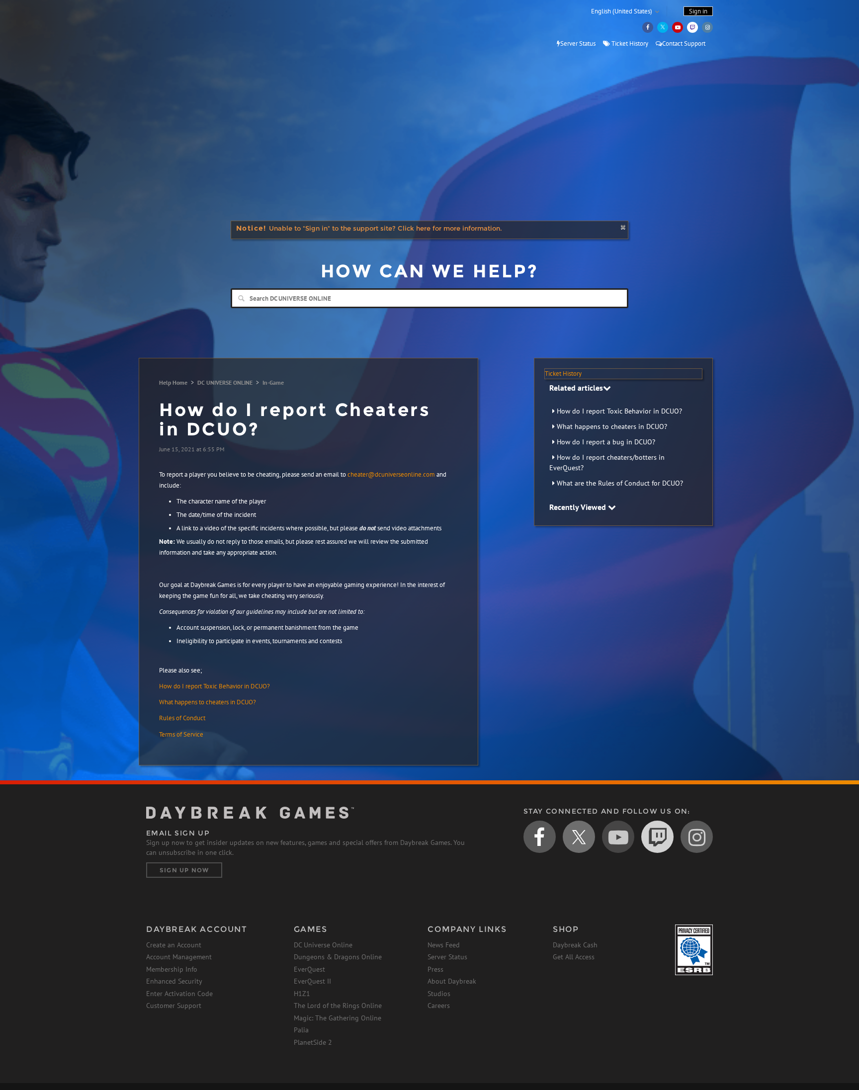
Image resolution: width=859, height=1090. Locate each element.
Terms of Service (181, 734)
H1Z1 (302, 993)
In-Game (273, 382)
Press (435, 969)
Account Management (179, 956)
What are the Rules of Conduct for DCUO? (620, 483)
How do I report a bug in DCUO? (606, 441)
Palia (301, 1029)
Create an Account (173, 944)
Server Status (578, 43)
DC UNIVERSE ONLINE (225, 382)
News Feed (444, 944)
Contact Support (683, 43)
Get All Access (574, 956)
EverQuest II (312, 981)
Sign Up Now (184, 870)
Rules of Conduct (182, 718)
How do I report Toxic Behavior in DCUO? (619, 411)
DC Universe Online (323, 944)
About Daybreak (452, 981)
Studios (439, 993)
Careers (439, 1005)
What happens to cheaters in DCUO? (612, 426)
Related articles (576, 388)
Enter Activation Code (179, 993)
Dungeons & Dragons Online (338, 956)
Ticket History (629, 43)
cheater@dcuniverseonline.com (391, 474)
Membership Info (171, 969)
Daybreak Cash (575, 944)
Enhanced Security (174, 981)
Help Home (173, 382)
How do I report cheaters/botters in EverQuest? (607, 462)
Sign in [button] (698, 11)
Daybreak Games (191, 28)
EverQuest (309, 969)
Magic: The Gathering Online (337, 1017)
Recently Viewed (578, 507)
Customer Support (173, 1005)
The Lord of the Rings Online (338, 1005)
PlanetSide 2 (313, 1042)
